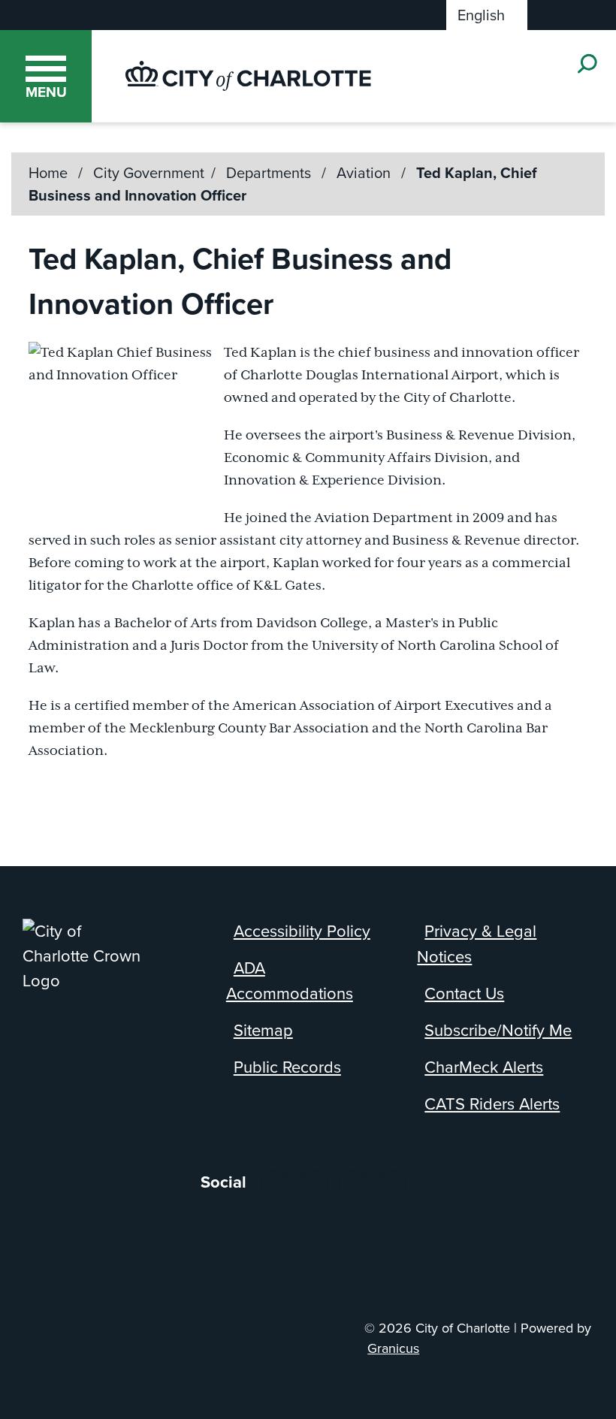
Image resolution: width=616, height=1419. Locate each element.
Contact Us (464, 993)
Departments (270, 173)
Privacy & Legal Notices (476, 944)
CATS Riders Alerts (492, 1103)
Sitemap (263, 1030)
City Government (148, 173)
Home (48, 173)
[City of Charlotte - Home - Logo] (248, 76)
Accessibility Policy (302, 931)
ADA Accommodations (289, 981)
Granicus (393, 1348)
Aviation (365, 173)
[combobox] (486, 15)
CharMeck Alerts (483, 1067)
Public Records (287, 1067)
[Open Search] (585, 63)
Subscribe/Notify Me (498, 1030)
